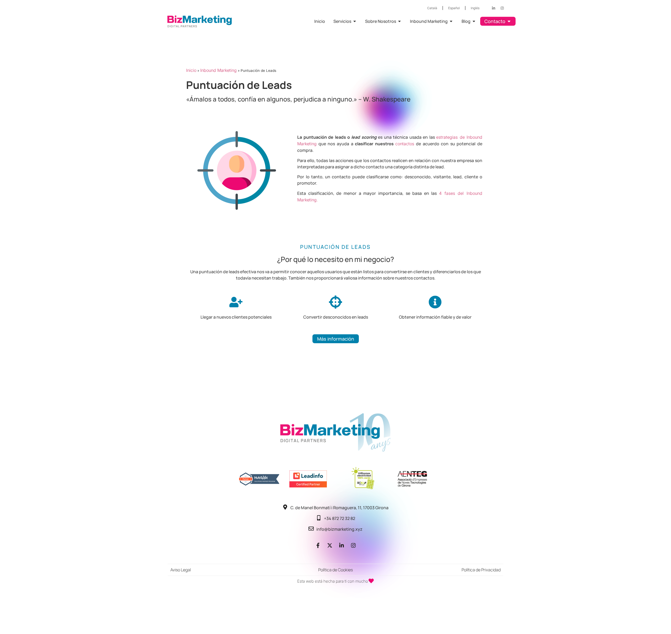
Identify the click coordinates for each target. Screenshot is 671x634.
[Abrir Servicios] (355, 21)
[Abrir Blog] (474, 21)
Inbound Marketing (218, 70)
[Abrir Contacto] (509, 21)
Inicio (191, 70)
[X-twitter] (329, 545)
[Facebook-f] (318, 545)
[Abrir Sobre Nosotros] (399, 21)
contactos (404, 143)
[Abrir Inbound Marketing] (451, 21)
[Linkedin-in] (493, 8)
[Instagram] (502, 8)
